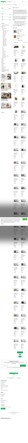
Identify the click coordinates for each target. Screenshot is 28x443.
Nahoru (20, 356)
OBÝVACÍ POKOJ (3, 26)
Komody (3, 50)
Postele (3, 49)
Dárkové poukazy (3, 402)
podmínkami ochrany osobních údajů (17, 367)
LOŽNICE (2, 27)
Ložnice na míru (4, 53)
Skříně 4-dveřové (5, 40)
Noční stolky (3, 52)
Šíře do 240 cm (4, 31)
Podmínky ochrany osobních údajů (4, 385)
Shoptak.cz (17, 414)
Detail (14, 106)
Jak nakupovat (2, 383)
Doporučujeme (16, 42)
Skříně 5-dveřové (5, 44)
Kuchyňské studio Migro (3, 400)
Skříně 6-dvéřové (5, 41)
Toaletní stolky (4, 54)
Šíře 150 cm (4, 35)
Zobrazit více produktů (20, 40)
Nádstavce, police (5, 45)
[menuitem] (10, 2)
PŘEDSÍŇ (2, 62)
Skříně (3, 29)
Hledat (3, 408)
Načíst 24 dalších (20, 352)
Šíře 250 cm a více (5, 32)
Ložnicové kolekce (4, 28)
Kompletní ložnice (4, 51)
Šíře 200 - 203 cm (5, 33)
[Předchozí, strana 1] (18, 354)
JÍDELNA (2, 59)
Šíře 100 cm (4, 37)
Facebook (14, 376)
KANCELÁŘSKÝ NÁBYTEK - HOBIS (5, 69)
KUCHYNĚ (2, 58)
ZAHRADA (2, 64)
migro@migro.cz (11, 377)
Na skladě (3, 11)
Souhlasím (25, 219)
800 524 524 (19, 377)
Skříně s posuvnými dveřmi (6, 30)
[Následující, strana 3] (21, 354)
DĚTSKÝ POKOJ (3, 63)
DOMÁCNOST (2, 68)
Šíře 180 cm (4, 34)
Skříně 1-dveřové (5, 43)
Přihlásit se (23, 365)
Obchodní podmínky (3, 384)
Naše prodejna (2, 401)
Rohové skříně (4, 42)
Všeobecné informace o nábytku (4, 386)
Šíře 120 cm (4, 36)
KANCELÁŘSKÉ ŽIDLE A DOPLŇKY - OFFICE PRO (5, 71)
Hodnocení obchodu (3, 382)
